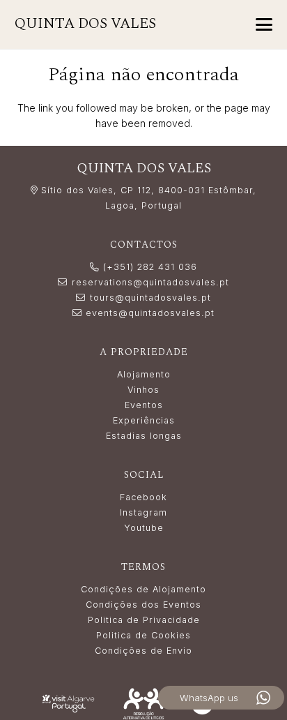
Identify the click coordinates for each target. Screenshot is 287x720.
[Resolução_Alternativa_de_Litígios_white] (143, 703)
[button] (264, 24)
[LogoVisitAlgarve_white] (68, 704)
